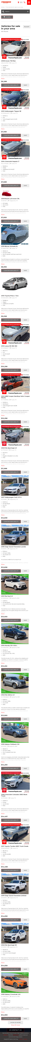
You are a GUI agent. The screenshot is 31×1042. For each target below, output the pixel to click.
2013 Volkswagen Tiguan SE (11, 111)
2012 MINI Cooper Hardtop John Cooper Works (15, 397)
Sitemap (25, 1039)
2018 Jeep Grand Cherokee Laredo (13, 547)
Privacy (20, 1039)
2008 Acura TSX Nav (8, 61)
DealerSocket (16, 1035)
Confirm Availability (11, 85)
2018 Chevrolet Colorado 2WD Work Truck (14, 795)
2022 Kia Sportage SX (9, 945)
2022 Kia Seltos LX (7, 695)
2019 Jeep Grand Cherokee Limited (13, 895)
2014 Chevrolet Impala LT (10, 161)
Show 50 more (15, 1025)
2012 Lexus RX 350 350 (9, 346)
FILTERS (8, 17)
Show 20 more (15, 1022)
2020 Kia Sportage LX (9, 448)
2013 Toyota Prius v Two (10, 296)
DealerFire (5, 1035)
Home (3, 7)
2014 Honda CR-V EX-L (9, 645)
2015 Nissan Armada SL (9, 246)
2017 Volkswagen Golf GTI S (11, 497)
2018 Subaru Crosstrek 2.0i (10, 994)
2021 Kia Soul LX (7, 596)
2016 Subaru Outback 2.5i (10, 744)
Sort (27, 26)
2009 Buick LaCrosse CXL (10, 198)
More (2, 78)
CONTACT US (17, 1030)
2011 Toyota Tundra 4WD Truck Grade (14, 846)
